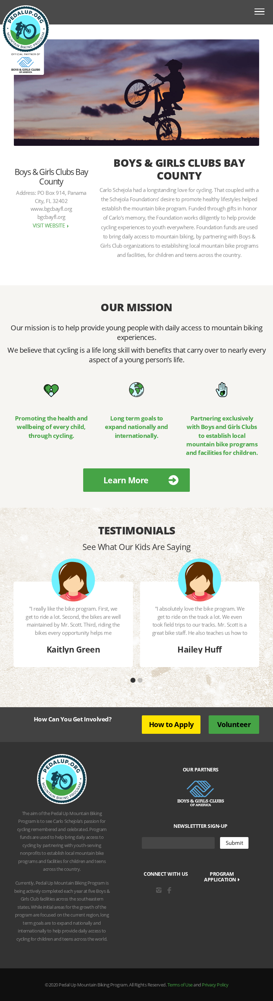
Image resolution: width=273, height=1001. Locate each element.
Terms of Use (180, 984)
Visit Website (49, 225)
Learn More (126, 480)
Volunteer (234, 724)
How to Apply (171, 724)
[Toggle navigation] (259, 12)
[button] (132, 680)
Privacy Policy (215, 984)
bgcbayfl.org (51, 216)
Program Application (220, 876)
